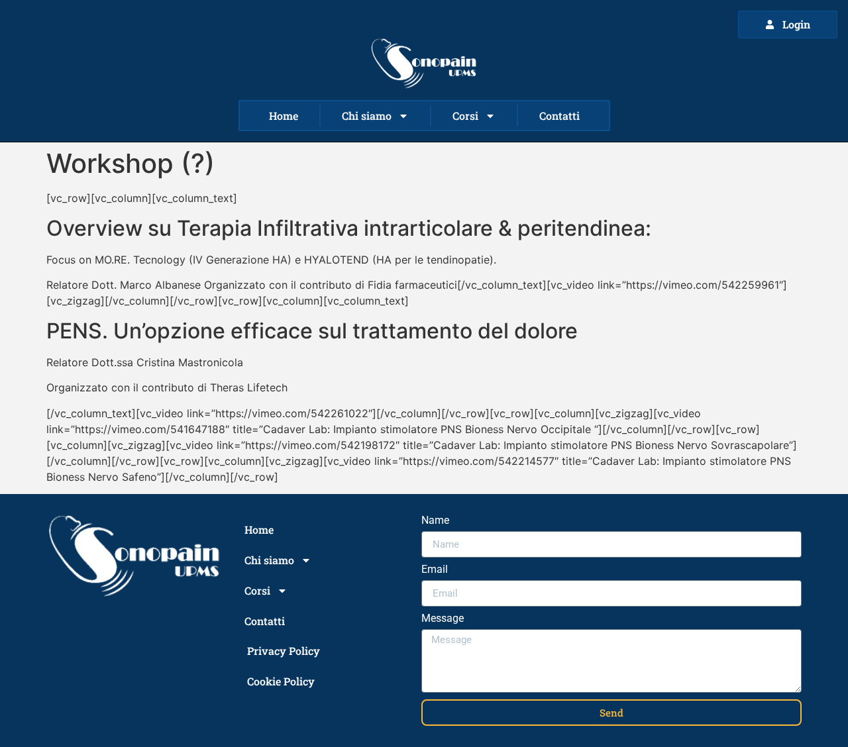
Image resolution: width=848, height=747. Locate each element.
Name (435, 520)
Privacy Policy (283, 651)
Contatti (559, 116)
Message (442, 618)
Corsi (465, 116)
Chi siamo (367, 116)
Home (283, 116)
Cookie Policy (281, 681)
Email (434, 569)
